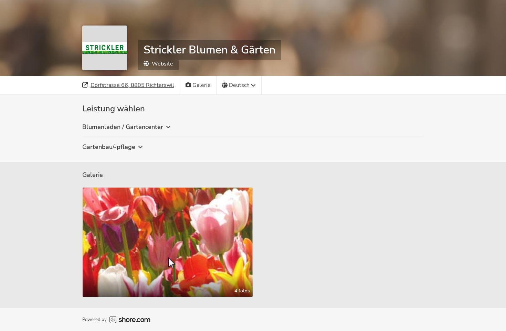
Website (162, 64)
